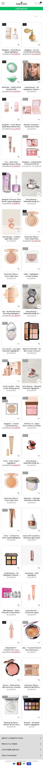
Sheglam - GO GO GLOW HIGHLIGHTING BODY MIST (31, 51)
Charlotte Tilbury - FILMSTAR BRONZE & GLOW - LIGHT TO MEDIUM (31, 686)
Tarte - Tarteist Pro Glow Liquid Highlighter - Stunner (11, 537)
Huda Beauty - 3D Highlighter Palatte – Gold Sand (11, 574)
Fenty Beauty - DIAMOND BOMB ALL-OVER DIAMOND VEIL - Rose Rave (31, 462)
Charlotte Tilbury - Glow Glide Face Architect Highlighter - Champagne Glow (32, 238)
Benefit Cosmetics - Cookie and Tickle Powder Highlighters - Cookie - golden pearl (32, 126)
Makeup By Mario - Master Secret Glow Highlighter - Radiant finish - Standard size (11, 724)
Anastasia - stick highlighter (32, 574)
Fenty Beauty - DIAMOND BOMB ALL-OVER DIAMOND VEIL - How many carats (31, 200)
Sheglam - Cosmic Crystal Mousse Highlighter (11, 425)
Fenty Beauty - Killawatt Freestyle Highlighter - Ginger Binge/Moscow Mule (31, 387)
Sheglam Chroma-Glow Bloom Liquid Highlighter (11, 200)
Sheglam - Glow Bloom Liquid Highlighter (11, 51)
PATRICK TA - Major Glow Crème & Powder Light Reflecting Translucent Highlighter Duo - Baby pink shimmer (31, 425)
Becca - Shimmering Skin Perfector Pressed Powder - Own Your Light (11, 686)
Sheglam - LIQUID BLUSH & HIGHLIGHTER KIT (31, 163)
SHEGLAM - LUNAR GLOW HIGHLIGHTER (11, 88)
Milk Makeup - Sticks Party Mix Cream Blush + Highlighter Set (11, 612)
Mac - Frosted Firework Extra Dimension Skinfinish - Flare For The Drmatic (31, 649)
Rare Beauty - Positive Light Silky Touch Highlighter (11, 238)
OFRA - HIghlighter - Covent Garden (32, 275)
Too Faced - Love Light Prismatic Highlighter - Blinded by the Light (11, 350)
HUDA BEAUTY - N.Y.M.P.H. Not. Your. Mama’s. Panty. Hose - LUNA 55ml (11, 649)
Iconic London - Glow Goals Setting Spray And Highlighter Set (11, 387)
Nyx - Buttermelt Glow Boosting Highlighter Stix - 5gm (11, 313)
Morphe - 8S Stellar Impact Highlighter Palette (31, 724)
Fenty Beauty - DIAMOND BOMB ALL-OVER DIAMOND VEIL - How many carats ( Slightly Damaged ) (31, 313)
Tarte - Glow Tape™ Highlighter (11, 462)
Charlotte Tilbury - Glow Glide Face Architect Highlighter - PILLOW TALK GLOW (11, 275)
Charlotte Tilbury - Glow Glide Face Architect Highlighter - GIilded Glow (11, 499)
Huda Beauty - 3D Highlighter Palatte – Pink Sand (31, 88)
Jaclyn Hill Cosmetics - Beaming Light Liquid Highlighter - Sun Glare (31, 537)
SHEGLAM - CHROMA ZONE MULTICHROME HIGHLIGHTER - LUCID (31, 499)
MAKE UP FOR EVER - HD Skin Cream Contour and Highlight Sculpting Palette (31, 350)
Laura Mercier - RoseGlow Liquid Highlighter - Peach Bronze (31, 612)
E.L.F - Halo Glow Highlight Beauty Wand (11, 163)
